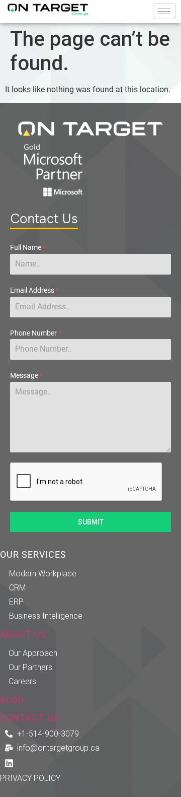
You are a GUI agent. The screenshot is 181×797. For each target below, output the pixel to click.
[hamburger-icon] (164, 11)
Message (26, 375)
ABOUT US (23, 634)
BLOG (12, 700)
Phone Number (35, 333)
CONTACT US (30, 718)
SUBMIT (91, 522)
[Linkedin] (9, 763)
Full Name (28, 247)
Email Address (34, 290)
